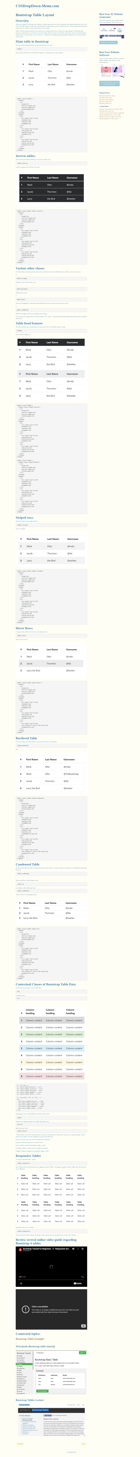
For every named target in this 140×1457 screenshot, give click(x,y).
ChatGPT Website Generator (108, 42)
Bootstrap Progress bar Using (107, 96)
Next (84, 1444)
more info (72, 272)
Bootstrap (21, 1128)
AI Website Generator (111, 15)
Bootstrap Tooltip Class (105, 101)
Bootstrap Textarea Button (106, 99)
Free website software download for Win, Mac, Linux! (109, 83)
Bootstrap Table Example (30, 1338)
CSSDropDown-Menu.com (37, 6)
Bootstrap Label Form (105, 103)
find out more (23, 639)
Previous (20, 1444)
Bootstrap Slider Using (105, 97)
